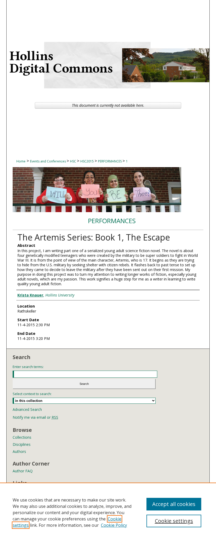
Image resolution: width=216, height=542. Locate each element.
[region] (108, 512)
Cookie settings (174, 520)
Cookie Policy (114, 525)
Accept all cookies (173, 504)
